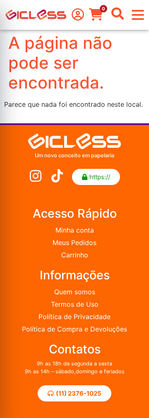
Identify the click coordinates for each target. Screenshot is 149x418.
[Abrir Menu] (138, 15)
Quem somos (74, 292)
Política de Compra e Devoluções (74, 329)
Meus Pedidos (74, 242)
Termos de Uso (75, 304)
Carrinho (74, 255)
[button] (96, 177)
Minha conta (74, 230)
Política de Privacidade (74, 316)
